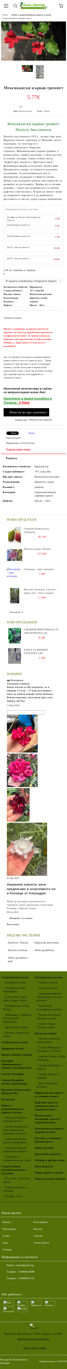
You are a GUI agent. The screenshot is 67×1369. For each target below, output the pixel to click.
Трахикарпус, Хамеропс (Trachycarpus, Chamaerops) (17, 1018)
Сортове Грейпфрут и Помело (50, 1067)
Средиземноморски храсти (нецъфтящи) (15, 1141)
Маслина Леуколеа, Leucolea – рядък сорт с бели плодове (41, 591)
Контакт (38, 1229)
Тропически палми (12, 1048)
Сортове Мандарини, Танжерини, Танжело (49, 1049)
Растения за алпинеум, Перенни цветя (48, 1140)
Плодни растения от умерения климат (49, 1017)
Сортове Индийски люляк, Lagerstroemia (14, 1082)
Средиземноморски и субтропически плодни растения (49, 997)
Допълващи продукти (48, 1154)
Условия (7, 1249)
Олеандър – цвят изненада (38, 569)
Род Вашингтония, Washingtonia (14, 990)
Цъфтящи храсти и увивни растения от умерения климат (46, 1106)
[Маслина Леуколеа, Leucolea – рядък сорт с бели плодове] (14, 595)
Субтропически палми (14, 1042)
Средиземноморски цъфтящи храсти (16, 18)
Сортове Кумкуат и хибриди (48, 1076)
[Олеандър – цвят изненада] (14, 575)
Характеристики (18, 449)
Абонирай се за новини (21, 918)
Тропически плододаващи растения (49, 1008)
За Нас (6, 1236)
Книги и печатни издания (50, 1179)
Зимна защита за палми (49, 1172)
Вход (5, 1242)
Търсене (38, 1236)
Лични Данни (41, 1242)
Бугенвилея (8, 1099)
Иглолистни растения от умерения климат (49, 1130)
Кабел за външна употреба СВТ (36, 652)
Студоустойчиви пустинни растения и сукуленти (13, 1170)
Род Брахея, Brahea (15, 982)
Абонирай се (16, 612)
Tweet (31, 433)
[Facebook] (6, 1285)
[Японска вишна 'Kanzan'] (14, 555)
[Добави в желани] (58, 316)
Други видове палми (16, 1027)
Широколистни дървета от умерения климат (49, 1095)
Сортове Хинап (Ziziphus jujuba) (46, 1026)
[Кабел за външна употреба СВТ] (14, 656)
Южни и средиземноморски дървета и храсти (31, 15)
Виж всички (13, 924)
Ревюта (11, 458)
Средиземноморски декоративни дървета (15, 1150)
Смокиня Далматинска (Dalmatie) (36, 530)
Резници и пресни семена (50, 1160)
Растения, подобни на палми (16, 1034)
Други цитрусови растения (47, 1085)
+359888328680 (25, 1272)
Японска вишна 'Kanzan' (37, 549)
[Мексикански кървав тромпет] (33, 60)
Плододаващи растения (49, 977)
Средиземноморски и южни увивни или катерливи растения (16, 1130)
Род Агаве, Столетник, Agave (16, 1180)
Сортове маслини (48, 988)
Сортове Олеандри (12, 1074)
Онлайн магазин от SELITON (53, 1361)
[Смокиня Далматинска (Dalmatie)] (14, 535)
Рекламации (9, 1229)
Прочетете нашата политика (33, 1339)
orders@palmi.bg (24, 1265)
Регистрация (40, 1222)
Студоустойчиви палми (15, 977)
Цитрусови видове (46, 1033)
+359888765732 (25, 1278)
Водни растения (44, 1148)
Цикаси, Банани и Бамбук (16, 1054)
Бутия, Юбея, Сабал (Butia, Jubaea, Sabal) (15, 999)
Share (14, 433)
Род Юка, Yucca (13, 1196)
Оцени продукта (13, 438)
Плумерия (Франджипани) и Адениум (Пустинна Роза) (16, 1064)
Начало (5, 15)
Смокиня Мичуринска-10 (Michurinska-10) (41, 631)
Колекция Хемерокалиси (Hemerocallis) (16, 1092)
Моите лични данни (35, 1348)
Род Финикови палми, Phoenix (16, 1008)
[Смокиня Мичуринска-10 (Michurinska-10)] (14, 635)
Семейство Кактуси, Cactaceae (15, 1189)
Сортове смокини (48, 982)
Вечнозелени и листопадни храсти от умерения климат (48, 1119)
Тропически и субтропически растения (16, 1159)
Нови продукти (44, 1166)
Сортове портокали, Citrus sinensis (49, 1040)
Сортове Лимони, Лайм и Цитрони (51, 1058)
